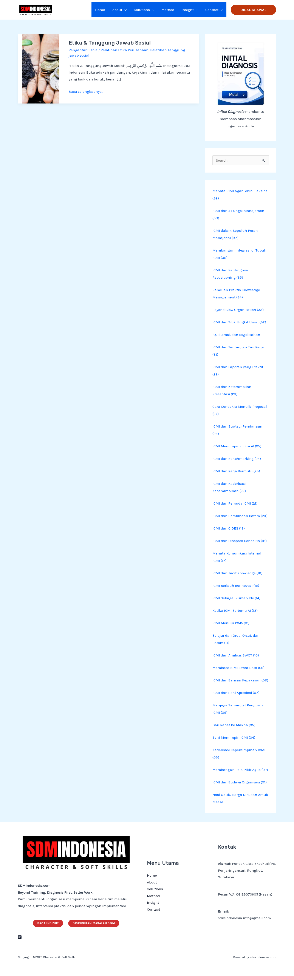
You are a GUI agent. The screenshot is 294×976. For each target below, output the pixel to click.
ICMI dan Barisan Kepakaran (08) (240, 680)
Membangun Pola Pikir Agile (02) (240, 770)
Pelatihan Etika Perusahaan (125, 50)
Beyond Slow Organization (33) (238, 309)
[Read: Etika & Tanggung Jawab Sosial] (40, 68)
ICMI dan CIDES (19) (228, 528)
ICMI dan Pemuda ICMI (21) (234, 503)
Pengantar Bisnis (83, 50)
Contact (153, 909)
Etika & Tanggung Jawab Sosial (110, 43)
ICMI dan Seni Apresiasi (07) (235, 692)
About (152, 882)
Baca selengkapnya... (86, 91)
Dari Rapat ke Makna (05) (233, 725)
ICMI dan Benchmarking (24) (236, 458)
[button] (124, 9)
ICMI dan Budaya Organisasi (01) (239, 782)
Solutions (155, 889)
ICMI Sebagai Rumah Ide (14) (236, 598)
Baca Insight (48, 923)
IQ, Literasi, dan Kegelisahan (236, 334)
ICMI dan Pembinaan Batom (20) (239, 516)
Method (153, 896)
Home (152, 875)
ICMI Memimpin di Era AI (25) (236, 446)
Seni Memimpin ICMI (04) (233, 737)
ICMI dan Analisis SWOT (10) (235, 655)
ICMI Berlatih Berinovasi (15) (235, 585)
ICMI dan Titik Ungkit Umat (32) (239, 322)
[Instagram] (20, 937)
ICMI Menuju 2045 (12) (230, 623)
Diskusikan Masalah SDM (94, 923)
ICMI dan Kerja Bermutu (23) (236, 471)
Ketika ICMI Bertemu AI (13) (235, 610)
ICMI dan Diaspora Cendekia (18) (239, 541)
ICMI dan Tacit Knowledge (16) (237, 573)
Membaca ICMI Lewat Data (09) (238, 668)
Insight (153, 902)
